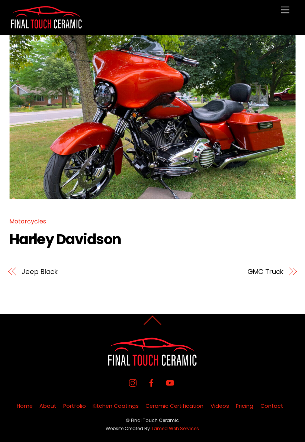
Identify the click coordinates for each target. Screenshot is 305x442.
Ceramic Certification (174, 406)
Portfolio (74, 406)
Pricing (244, 406)
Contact (271, 406)
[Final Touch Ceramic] (46, 26)
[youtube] (170, 382)
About (47, 406)
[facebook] (151, 382)
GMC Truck (265, 271)
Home (25, 406)
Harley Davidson (65, 239)
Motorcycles (27, 221)
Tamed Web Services (175, 428)
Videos (220, 406)
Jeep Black (40, 271)
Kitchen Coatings (116, 406)
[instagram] (132, 382)
